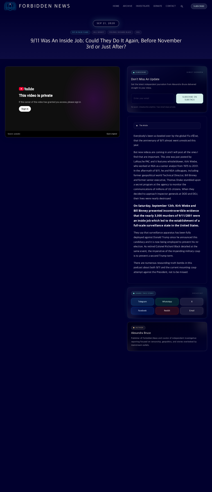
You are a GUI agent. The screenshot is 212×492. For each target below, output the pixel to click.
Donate (157, 6)
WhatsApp (167, 301)
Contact (171, 6)
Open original (112, 134)
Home (116, 6)
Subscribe (199, 6)
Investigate (143, 6)
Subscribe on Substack (189, 98)
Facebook (142, 310)
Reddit (167, 310)
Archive (127, 6)
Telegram (142, 301)
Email (191, 310)
